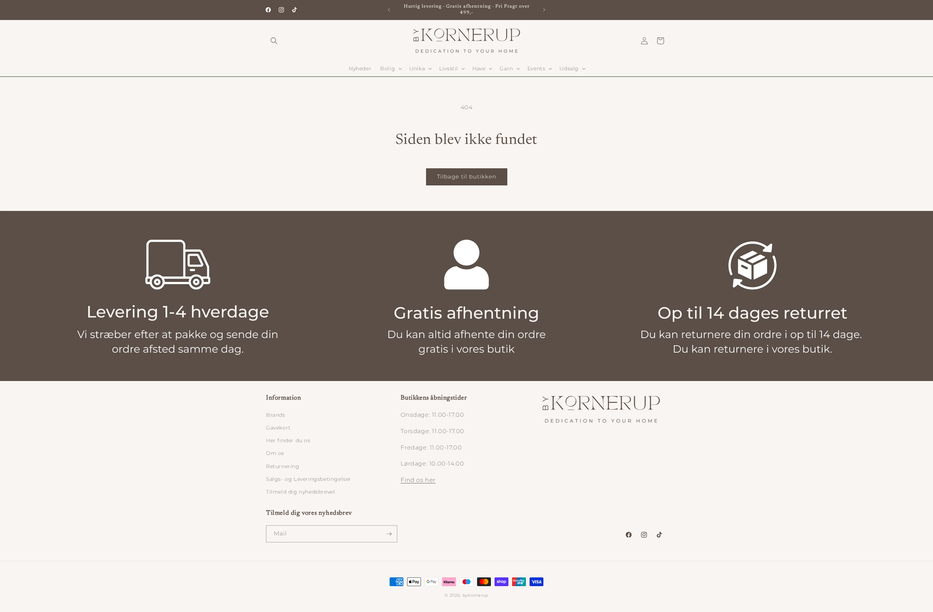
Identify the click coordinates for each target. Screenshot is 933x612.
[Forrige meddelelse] (389, 10)
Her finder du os (288, 440)
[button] (274, 41)
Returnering (283, 466)
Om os (275, 453)
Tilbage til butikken (466, 176)
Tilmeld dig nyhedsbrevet (300, 492)
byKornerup (475, 595)
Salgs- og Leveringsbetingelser (308, 479)
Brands (275, 415)
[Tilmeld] (389, 533)
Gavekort (278, 427)
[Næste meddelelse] (544, 10)
